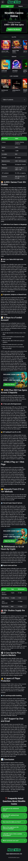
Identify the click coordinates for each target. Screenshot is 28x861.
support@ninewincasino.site (14, 853)
